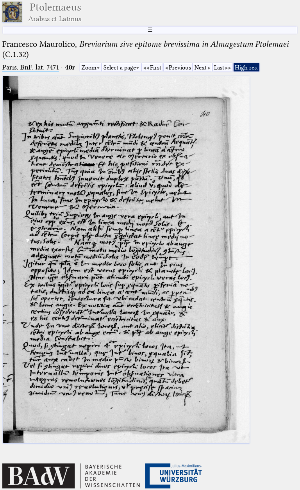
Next (201, 67)
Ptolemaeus (54, 12)
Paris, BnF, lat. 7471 (30, 67)
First (155, 67)
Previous (180, 67)
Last (219, 67)
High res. (246, 67)
